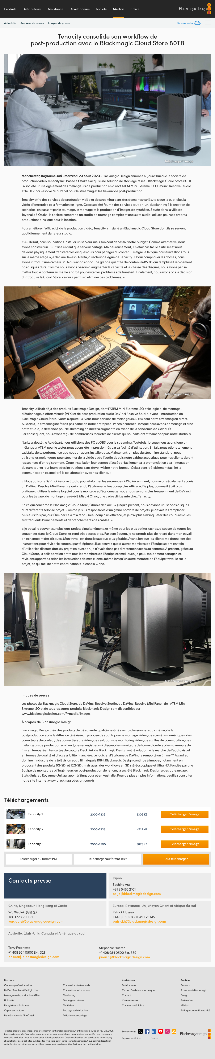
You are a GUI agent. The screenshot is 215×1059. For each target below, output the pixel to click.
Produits (10, 9)
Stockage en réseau (73, 1000)
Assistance (55, 9)
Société (101, 9)
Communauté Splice (133, 1005)
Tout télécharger (176, 858)
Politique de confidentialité (195, 1010)
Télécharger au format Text (107, 858)
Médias (118, 9)
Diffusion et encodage (75, 1015)
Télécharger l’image (179, 161)
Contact (126, 995)
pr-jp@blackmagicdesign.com (137, 893)
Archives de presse (32, 23)
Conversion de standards (76, 985)
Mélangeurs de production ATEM (21, 995)
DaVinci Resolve (21, 990)
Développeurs (79, 9)
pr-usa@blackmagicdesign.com (33, 956)
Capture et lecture (14, 1010)
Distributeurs (32, 9)
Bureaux (185, 985)
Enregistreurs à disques (16, 1005)
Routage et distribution (75, 1010)
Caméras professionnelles (18, 985)
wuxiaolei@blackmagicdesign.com (35, 921)
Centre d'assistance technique (138, 990)
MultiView (68, 1005)
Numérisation (19, 1015)
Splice (135, 9)
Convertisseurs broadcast (76, 990)
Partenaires (187, 1000)
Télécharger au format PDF (39, 858)
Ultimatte (9, 1000)
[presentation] (10, 110)
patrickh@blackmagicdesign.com (139, 921)
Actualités (10, 23)
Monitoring (69, 995)
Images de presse (59, 23)
